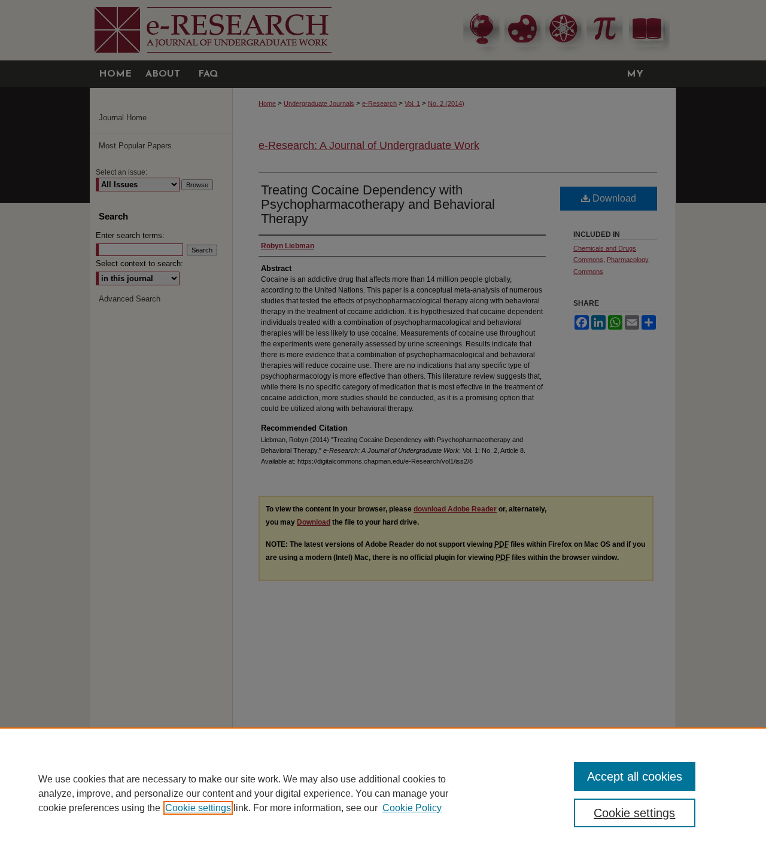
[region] (383, 793)
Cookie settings (198, 808)
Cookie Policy (412, 808)
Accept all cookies (634, 776)
